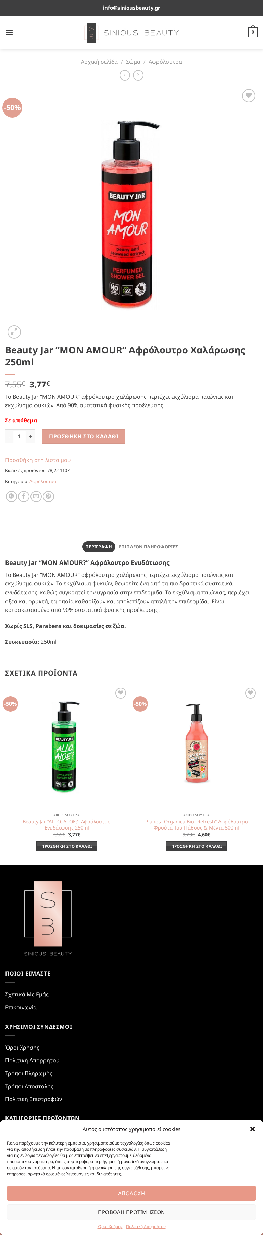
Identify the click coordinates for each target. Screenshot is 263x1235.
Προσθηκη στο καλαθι (83, 436)
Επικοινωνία (21, 1007)
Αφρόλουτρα (165, 61)
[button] (252, 1129)
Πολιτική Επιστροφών (33, 1099)
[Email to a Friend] (36, 496)
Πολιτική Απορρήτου (146, 1227)
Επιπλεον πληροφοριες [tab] (148, 547)
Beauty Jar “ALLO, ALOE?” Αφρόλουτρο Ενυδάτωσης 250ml (67, 825)
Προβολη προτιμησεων (131, 1212)
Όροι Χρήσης (110, 1227)
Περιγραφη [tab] (98, 547)
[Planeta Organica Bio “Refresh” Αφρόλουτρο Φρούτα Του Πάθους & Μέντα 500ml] (196, 747)
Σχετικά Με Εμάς (27, 994)
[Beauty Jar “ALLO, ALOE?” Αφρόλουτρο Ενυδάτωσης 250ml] (66, 747)
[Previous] (5, 774)
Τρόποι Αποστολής (29, 1086)
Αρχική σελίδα (99, 61)
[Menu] (9, 32)
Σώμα (133, 61)
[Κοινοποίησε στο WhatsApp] (11, 496)
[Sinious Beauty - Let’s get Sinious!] (131, 32)
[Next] (257, 774)
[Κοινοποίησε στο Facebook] (23, 496)
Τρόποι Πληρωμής (28, 1073)
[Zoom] (14, 332)
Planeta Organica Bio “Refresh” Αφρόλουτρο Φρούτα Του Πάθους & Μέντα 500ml (196, 825)
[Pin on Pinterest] (48, 496)
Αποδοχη (131, 1193)
